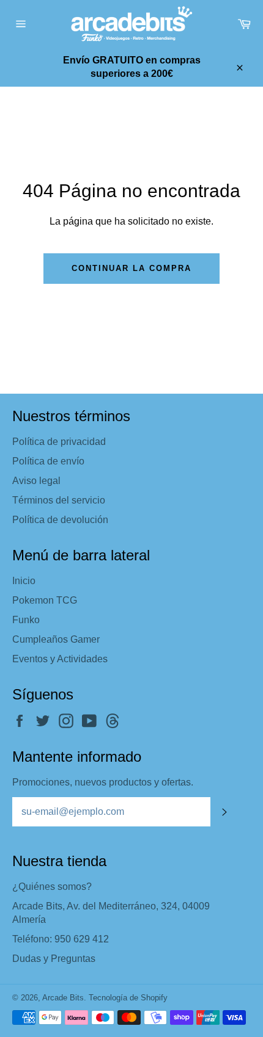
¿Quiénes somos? (52, 886)
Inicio (23, 581)
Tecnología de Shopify (128, 997)
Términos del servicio (58, 500)
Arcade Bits (63, 997)
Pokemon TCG (44, 600)
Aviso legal (36, 480)
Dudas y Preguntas (53, 958)
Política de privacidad (59, 441)
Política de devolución (60, 520)
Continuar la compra (131, 268)
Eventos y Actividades (60, 659)
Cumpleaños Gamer (56, 639)
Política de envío (48, 461)
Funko (26, 620)
